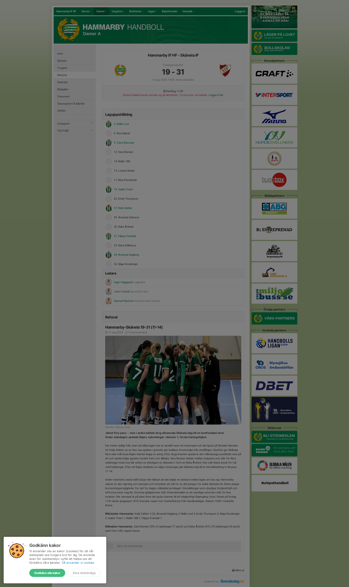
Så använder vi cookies (78, 562)
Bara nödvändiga (84, 573)
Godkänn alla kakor (47, 573)
